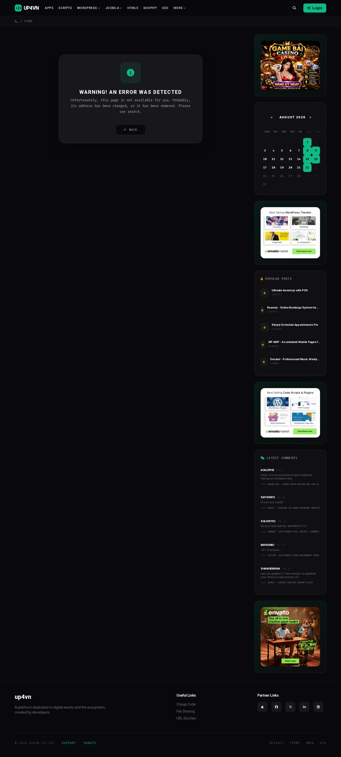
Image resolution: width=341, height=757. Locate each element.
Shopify (150, 8)
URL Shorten (186, 718)
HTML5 (132, 8)
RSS (323, 743)
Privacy (276, 743)
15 (307, 159)
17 (265, 167)
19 (282, 167)
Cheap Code (186, 704)
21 (299, 167)
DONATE (90, 743)
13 (290, 159)
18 (273, 167)
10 (265, 159)
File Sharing (185, 711)
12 (282, 159)
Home (28, 21)
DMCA (310, 743)
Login (317, 8)
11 (273, 159)
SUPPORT (69, 743)
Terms (295, 743)
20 (290, 167)
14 (299, 159)
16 (316, 159)
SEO (165, 8)
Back (133, 130)
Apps (49, 8)
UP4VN (31, 8)
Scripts (65, 8)
